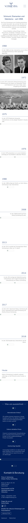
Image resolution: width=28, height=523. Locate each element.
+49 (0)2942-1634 (11, 496)
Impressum (4, 518)
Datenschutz (12, 518)
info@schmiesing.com (10, 497)
